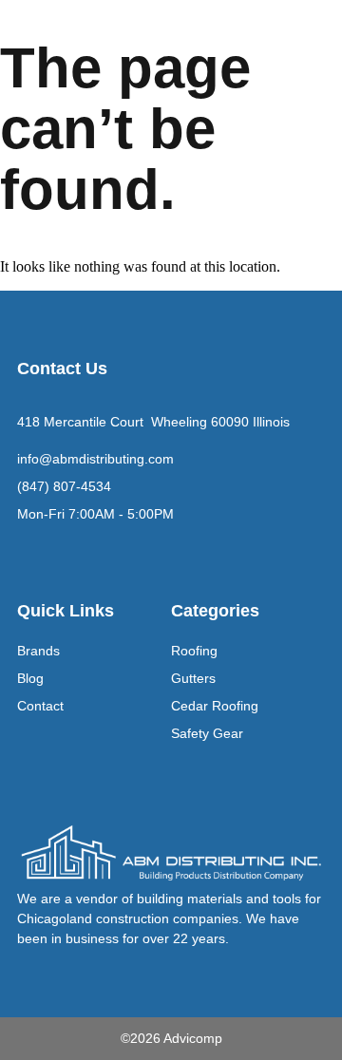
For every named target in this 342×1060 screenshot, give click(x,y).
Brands (38, 650)
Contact (40, 705)
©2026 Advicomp (171, 1038)
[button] (308, 34)
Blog (30, 678)
